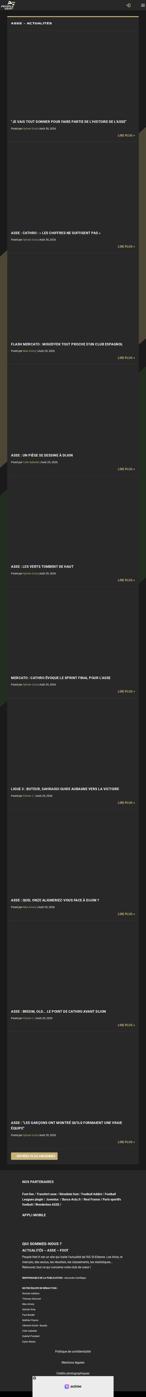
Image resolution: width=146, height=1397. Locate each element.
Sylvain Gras (30, 128)
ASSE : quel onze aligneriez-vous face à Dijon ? (55, 900)
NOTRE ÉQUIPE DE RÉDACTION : (40, 1287)
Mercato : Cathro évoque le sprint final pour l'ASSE (61, 678)
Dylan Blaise (29, 1341)
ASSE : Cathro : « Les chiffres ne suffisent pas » (56, 233)
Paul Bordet (28, 1314)
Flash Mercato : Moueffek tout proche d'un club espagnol (67, 344)
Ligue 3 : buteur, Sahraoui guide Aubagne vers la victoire (65, 789)
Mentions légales (73, 1362)
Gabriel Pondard (30, 1336)
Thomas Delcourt (31, 1298)
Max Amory (29, 350)
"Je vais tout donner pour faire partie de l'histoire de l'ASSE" (69, 122)
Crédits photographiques (72, 1373)
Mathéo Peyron (30, 1320)
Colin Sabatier (31, 462)
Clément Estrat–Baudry (34, 1325)
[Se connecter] (128, 5)
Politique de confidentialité (73, 1351)
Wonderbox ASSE (47, 1204)
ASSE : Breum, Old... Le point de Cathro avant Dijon (58, 1011)
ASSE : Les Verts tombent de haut (42, 567)
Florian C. (28, 795)
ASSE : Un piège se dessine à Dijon (42, 455)
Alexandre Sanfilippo (75, 1277)
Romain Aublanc (31, 1293)
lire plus (125, 135)
